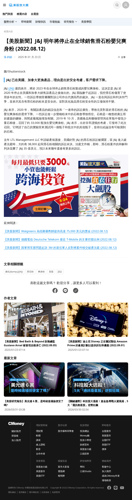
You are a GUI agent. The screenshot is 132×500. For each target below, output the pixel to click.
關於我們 (16, 431)
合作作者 (40, 453)
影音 (38, 449)
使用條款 (22, 492)
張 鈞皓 (8, 57)
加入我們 (16, 440)
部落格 (15, 435)
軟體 (38, 435)
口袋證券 (84, 453)
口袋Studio (85, 471)
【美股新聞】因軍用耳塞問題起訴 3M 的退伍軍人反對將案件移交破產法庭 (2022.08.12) (60, 248)
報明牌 (61, 475)
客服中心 (106, 466)
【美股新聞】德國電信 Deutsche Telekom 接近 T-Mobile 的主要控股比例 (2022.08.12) (60, 239)
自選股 (35, 14)
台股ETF (106, 440)
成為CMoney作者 (111, 475)
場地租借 (106, 480)
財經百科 (84, 444)
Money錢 (84, 435)
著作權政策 (34, 492)
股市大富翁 (63, 466)
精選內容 (22, 14)
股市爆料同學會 (66, 431)
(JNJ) (11, 88)
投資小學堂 (85, 440)
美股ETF (106, 444)
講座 (38, 440)
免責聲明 (56, 492)
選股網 (61, 471)
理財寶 (39, 431)
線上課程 (40, 444)
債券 (104, 449)
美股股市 (106, 435)
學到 (82, 466)
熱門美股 (8, 14)
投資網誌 (84, 431)
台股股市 (106, 431)
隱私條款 (12, 492)
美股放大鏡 (85, 449)
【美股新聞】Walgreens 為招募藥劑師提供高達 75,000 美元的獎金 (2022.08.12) (56, 231)
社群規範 (45, 492)
